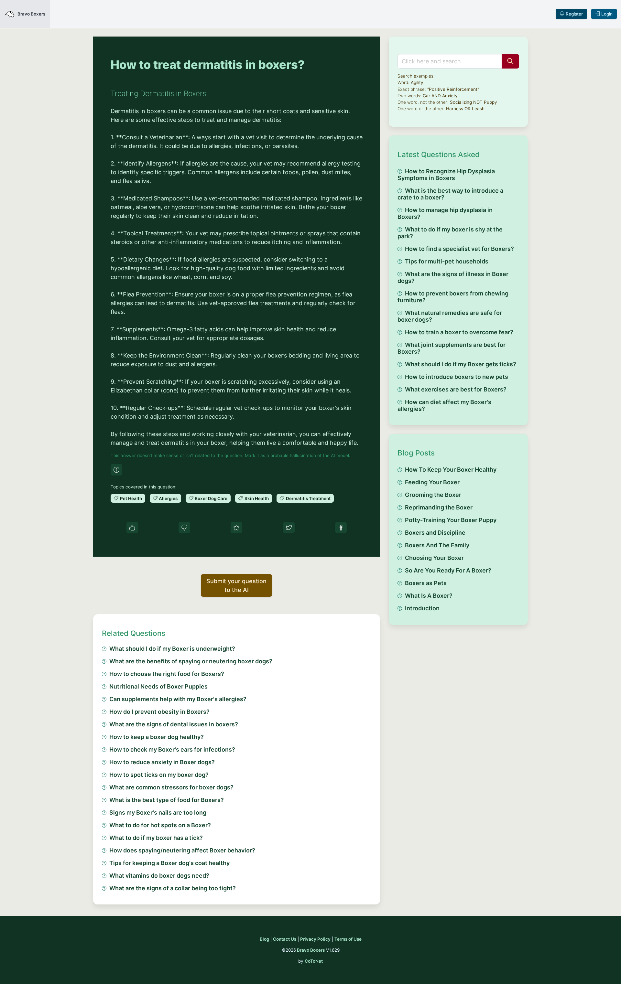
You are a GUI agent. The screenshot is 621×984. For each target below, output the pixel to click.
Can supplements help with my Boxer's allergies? (177, 699)
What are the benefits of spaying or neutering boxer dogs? (190, 661)
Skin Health (257, 498)
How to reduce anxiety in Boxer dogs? (162, 762)
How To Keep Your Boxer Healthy (450, 469)
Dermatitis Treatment (308, 498)
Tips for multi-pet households (446, 261)
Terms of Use (348, 939)
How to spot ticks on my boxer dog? (159, 774)
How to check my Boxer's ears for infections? (172, 749)
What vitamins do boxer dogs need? (159, 875)
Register (574, 13)
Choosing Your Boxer (434, 557)
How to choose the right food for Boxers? (166, 673)
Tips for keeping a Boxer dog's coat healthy (169, 863)
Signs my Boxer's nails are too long (157, 812)
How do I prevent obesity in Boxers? (159, 711)
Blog (264, 939)
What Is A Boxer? (428, 595)
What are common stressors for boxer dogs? (171, 787)
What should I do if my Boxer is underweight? (172, 648)
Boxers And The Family (437, 545)
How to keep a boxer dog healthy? (156, 736)
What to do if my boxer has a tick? (156, 837)
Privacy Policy (315, 939)
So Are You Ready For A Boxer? (448, 570)
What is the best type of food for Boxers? (166, 800)
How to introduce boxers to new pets (456, 376)
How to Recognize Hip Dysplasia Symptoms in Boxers (446, 174)
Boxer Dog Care (211, 498)
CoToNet (314, 961)
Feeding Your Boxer (432, 482)
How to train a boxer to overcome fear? (459, 332)
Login (607, 13)
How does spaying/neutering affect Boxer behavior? (182, 850)
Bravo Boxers (311, 950)
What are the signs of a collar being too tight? (172, 888)
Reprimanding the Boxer (439, 507)
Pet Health (131, 498)
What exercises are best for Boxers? (456, 389)
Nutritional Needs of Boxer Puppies (158, 686)
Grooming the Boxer (433, 494)
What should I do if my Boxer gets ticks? (460, 364)
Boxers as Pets (426, 583)
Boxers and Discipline (435, 532)
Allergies (168, 498)
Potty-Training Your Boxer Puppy (450, 520)
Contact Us (284, 939)
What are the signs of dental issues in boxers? (173, 724)
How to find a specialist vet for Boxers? (459, 248)
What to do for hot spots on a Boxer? (160, 825)
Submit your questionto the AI (236, 585)
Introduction (422, 608)
